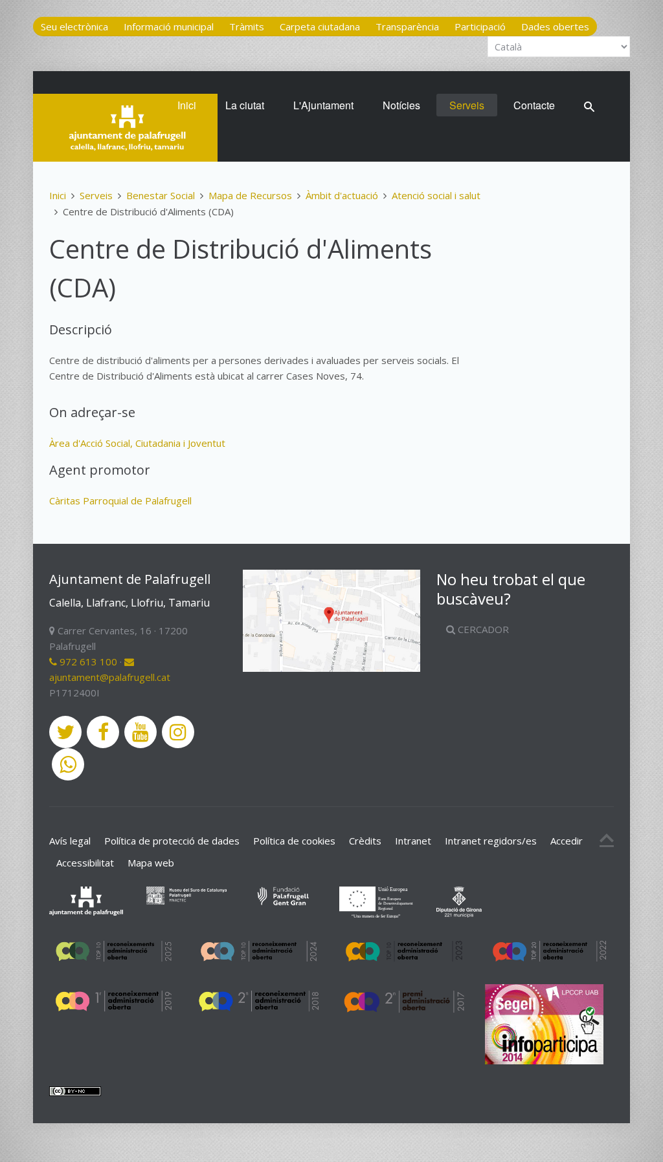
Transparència (407, 26)
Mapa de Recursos (250, 195)
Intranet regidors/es (491, 840)
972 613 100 (87, 661)
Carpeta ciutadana (320, 26)
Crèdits (365, 840)
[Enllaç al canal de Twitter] (65, 732)
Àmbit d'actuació (342, 195)
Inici (186, 105)
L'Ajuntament (323, 105)
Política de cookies (294, 840)
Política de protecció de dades (172, 840)
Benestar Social (160, 195)
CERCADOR (482, 629)
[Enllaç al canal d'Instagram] (178, 732)
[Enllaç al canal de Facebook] (103, 732)
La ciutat (244, 105)
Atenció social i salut (436, 195)
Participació (480, 26)
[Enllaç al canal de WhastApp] (68, 764)
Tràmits (246, 26)
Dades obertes (555, 26)
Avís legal (70, 840)
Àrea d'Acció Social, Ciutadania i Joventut (137, 442)
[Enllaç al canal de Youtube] (140, 732)
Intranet (413, 840)
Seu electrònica (74, 26)
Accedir (566, 840)
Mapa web (151, 862)
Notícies (401, 105)
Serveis (466, 105)
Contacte (534, 105)
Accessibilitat (85, 862)
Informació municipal (169, 26)
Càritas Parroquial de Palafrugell (120, 500)
